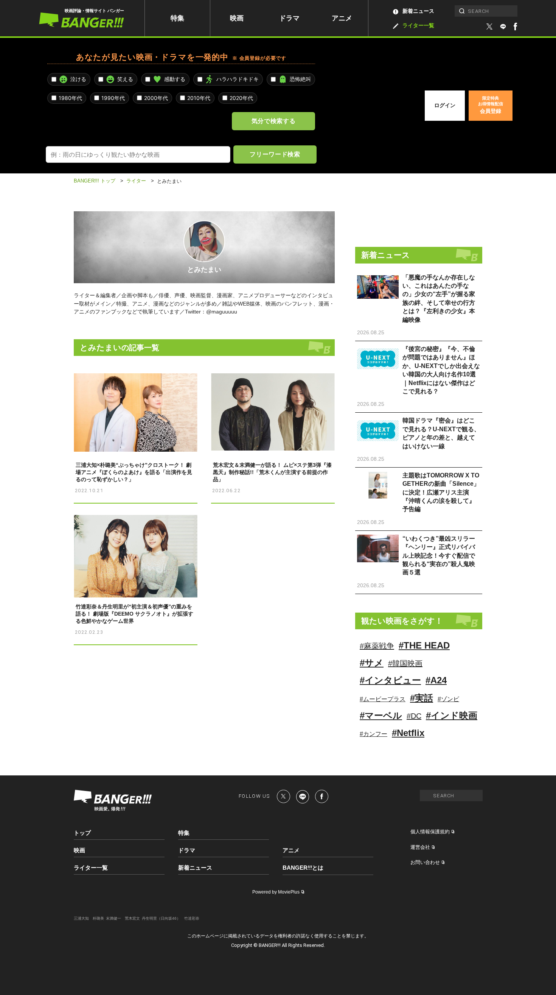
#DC (414, 716)
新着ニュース (418, 11)
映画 (237, 18)
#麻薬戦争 (377, 646)
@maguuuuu (221, 312)
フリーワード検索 (275, 154)
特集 (177, 18)
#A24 (436, 680)
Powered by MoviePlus (276, 892)
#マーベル (381, 715)
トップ (82, 833)
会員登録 (490, 105)
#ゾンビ (448, 699)
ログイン (444, 105)
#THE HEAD (424, 645)
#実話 (421, 698)
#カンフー (373, 734)
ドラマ (289, 18)
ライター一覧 (418, 25)
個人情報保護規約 (430, 831)
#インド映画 (451, 715)
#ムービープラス (382, 699)
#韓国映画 (405, 663)
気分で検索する (273, 121)
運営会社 (420, 847)
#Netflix (408, 733)
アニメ (342, 18)
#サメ (372, 663)
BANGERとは (303, 867)
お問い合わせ (425, 862)
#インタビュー (390, 680)
